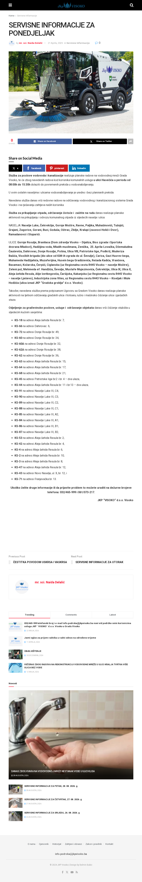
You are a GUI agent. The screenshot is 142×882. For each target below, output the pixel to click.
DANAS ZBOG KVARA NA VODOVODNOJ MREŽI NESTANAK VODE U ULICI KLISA (53, 771)
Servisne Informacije (27, 16)
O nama (31, 844)
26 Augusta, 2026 (33, 817)
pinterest (59, 168)
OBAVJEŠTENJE (32, 651)
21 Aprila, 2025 (55, 43)
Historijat (56, 844)
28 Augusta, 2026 (20, 775)
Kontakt (109, 844)
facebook (36, 168)
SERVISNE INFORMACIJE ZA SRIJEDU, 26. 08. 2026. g (52, 812)
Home (11, 16)
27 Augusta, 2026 (33, 804)
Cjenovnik (44, 844)
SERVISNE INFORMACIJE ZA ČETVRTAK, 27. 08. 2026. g (53, 799)
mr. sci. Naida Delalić (30, 43)
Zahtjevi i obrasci (73, 844)
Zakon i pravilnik (94, 844)
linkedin (81, 168)
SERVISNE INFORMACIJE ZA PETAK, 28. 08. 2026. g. (51, 786)
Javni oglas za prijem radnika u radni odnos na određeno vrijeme (60, 637)
